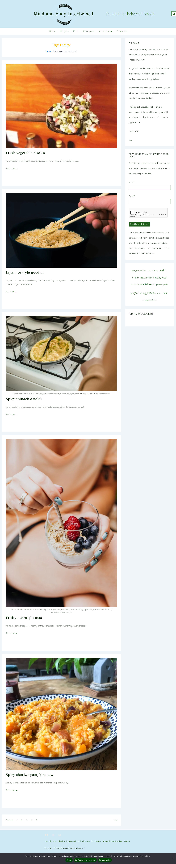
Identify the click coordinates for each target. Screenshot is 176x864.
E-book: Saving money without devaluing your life (75, 841)
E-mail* (132, 196)
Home (52, 31)
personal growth (162, 285)
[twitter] (53, 835)
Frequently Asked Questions (112, 841)
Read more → (11, 168)
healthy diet (146, 277)
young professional (149, 300)
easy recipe (137, 270)
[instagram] (59, 835)
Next (115, 820)
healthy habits (135, 285)
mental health (147, 284)
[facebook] (46, 835)
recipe (152, 293)
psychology (139, 292)
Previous (9, 820)
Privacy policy (105, 860)
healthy (135, 277)
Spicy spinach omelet (24, 399)
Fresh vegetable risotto (25, 153)
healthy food (159, 277)
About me (104, 31)
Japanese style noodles (25, 272)
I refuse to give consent (85, 860)
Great (69, 860)
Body (63, 31)
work (165, 292)
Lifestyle (87, 31)
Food (154, 270)
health (162, 270)
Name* (132, 182)
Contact (121, 31)
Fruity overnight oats (24, 618)
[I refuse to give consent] (172, 858)
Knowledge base (50, 841)
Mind (75, 31)
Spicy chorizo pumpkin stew (29, 775)
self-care (159, 293)
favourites (147, 270)
